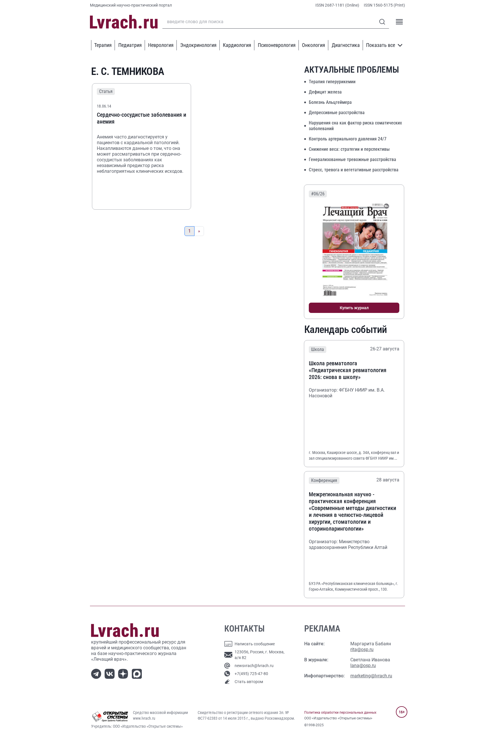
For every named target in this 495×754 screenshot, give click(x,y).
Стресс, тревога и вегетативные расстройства (353, 169)
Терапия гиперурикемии (332, 81)
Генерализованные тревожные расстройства (352, 159)
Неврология (161, 45)
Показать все (380, 45)
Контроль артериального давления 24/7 (347, 139)
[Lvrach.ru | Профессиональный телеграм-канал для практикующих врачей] (97, 673)
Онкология (313, 45)
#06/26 (318, 194)
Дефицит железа (325, 92)
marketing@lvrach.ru (371, 675)
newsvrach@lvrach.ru (254, 665)
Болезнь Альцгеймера (330, 102)
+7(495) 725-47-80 (251, 673)
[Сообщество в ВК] (111, 673)
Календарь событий (345, 330)
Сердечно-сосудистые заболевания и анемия (141, 118)
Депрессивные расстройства (337, 112)
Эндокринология (198, 45)
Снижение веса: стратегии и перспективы (349, 149)
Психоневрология (277, 45)
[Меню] (399, 22)
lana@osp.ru (363, 665)
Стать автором (249, 681)
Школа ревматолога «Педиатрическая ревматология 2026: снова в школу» (347, 370)
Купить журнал (354, 307)
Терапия (103, 45)
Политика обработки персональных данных (340, 713)
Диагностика (346, 45)
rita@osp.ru (362, 649)
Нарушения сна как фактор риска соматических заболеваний (355, 125)
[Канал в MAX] (138, 673)
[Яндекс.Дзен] (124, 673)
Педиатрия (130, 45)
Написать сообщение (255, 644)
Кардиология (237, 45)
